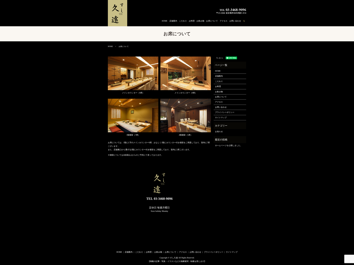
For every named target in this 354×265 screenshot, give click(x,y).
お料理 (192, 21)
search (245, 21)
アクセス (223, 21)
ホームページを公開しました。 (228, 145)
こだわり (183, 21)
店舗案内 (173, 21)
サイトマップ (221, 118)
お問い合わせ (235, 21)
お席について (212, 21)
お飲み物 (200, 21)
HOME (164, 21)
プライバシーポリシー (224, 112)
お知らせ (219, 131)
